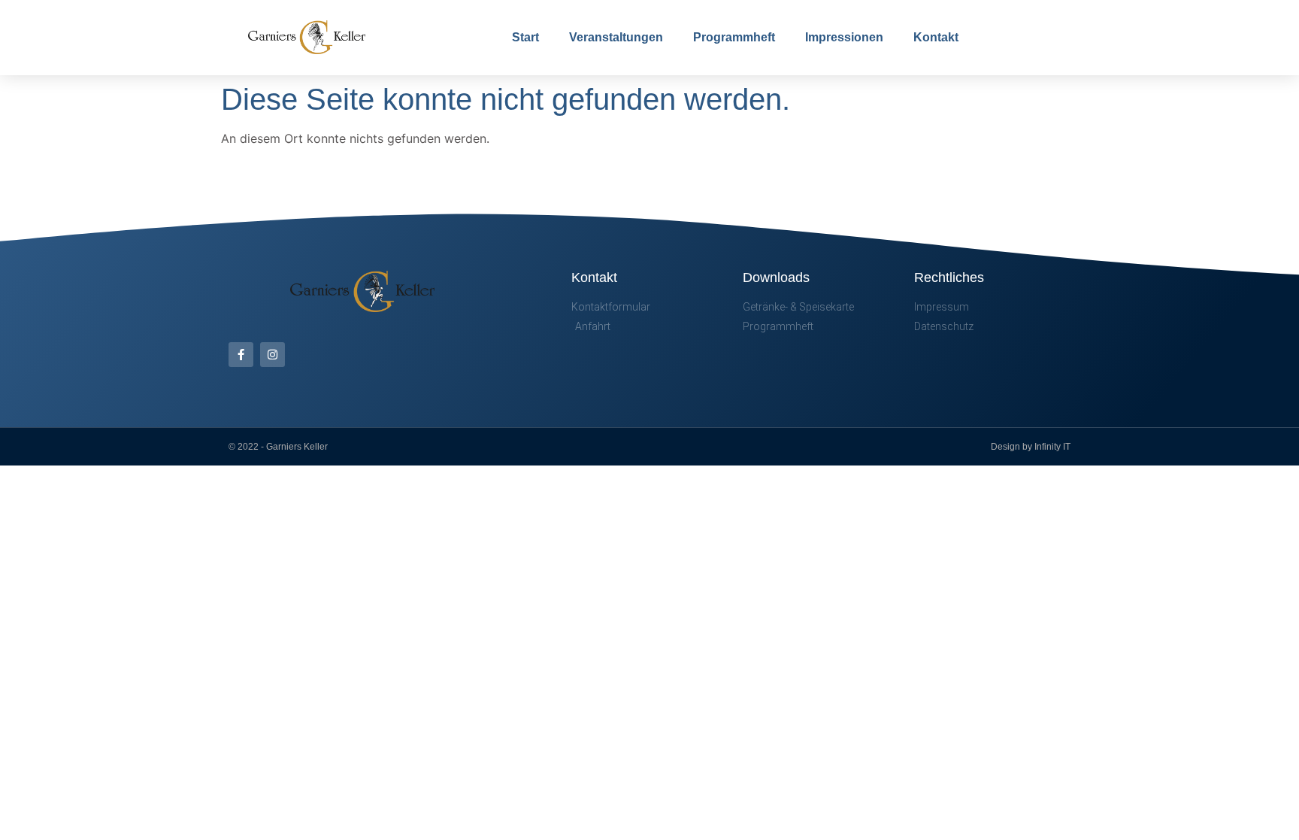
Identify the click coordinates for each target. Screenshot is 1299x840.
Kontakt (935, 37)
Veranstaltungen (616, 37)
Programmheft (734, 37)
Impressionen (844, 37)
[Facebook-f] (241, 354)
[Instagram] (272, 354)
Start (525, 37)
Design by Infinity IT (1030, 446)
